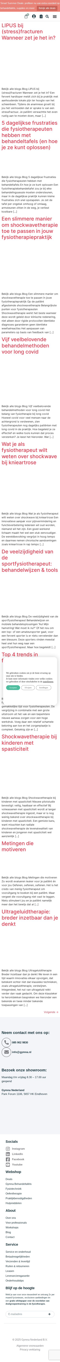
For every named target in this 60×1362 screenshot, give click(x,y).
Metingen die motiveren (18, 846)
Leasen (10, 1271)
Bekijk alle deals (47, 8)
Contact (10, 1237)
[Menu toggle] (55, 16)
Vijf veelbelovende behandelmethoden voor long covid (25, 345)
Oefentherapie (14, 1193)
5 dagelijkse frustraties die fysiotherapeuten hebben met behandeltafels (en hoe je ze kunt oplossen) (30, 135)
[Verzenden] (49, 1314)
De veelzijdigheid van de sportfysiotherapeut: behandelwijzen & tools (30, 560)
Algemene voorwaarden (30, 1345)
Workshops (12, 1227)
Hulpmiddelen (14, 1203)
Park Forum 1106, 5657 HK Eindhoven (24, 1094)
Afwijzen (28, 688)
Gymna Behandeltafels (19, 1184)
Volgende (51, 1012)
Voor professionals (16, 1222)
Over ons (11, 1218)
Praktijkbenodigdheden (19, 1198)
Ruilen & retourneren (17, 1266)
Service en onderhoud (18, 1251)
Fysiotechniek (13, 1188)
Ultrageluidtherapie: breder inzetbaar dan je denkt (30, 917)
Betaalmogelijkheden (18, 1256)
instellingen (48, 681)
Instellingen (43, 688)
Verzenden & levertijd (18, 1261)
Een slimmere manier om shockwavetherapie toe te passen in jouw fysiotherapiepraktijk (30, 228)
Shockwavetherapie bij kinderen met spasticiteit (29, 742)
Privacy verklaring (30, 1349)
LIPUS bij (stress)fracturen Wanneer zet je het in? (29, 31)
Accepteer (13, 688)
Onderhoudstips (15, 1280)
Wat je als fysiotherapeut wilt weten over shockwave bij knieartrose (29, 453)
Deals (9, 1179)
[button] (47, 16)
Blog (8, 1232)
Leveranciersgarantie (18, 1275)
